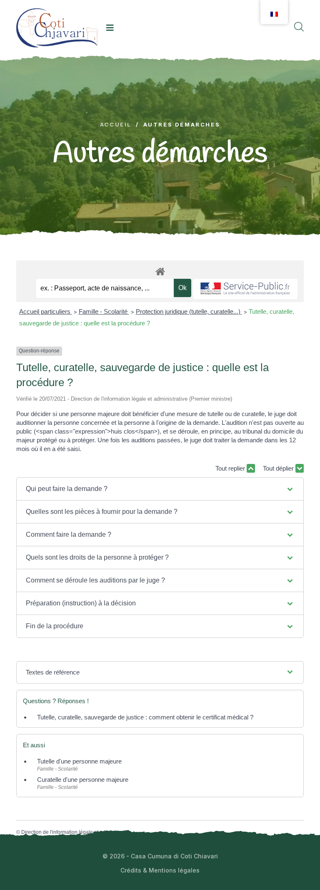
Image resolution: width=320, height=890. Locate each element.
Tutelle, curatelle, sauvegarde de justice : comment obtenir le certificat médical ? (145, 717)
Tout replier (231, 468)
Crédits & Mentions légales (160, 870)
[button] (160, 489)
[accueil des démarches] (160, 270)
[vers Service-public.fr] (245, 289)
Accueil (116, 124)
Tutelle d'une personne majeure (79, 761)
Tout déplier (279, 468)
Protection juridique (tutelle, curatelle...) (189, 311)
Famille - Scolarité (104, 311)
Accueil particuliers (45, 311)
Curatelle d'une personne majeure (82, 779)
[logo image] (57, 27)
